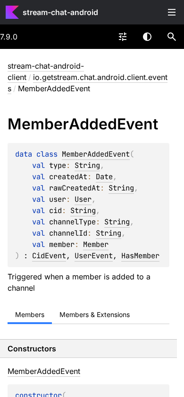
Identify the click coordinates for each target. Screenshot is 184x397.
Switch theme (147, 36)
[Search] (171, 36)
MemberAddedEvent (96, 154)
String (87, 165)
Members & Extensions (94, 314)
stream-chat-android (60, 12)
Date (104, 177)
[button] (171, 36)
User (83, 199)
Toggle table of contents (171, 12)
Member (96, 244)
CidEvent (49, 256)
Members (29, 314)
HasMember (140, 256)
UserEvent (94, 256)
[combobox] (122, 36)
